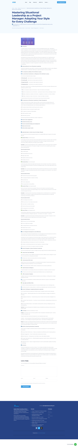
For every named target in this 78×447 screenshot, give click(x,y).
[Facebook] (36, 428)
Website (47, 378)
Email (34, 378)
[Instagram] (41, 428)
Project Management (35, 28)
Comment (22, 365)
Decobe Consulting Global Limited (18, 28)
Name (22, 378)
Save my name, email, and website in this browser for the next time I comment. (33, 383)
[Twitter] (39, 428)
